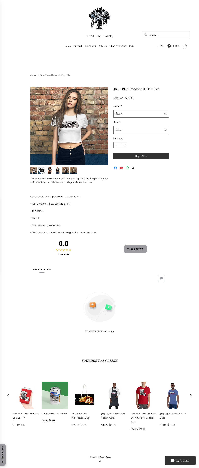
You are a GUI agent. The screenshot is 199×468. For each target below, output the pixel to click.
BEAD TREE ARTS (99, 36)
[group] (99, 406)
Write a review (135, 248)
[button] (185, 46)
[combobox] (141, 114)
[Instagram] (161, 46)
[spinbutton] (120, 145)
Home (33, 75)
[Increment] (125, 145)
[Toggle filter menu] (161, 278)
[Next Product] (191, 395)
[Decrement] (116, 145)
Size (116, 122)
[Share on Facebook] (115, 168)
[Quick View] (26, 395)
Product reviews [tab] (42, 269)
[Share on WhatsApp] (127, 168)
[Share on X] (133, 168)
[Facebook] (157, 46)
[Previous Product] (8, 395)
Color (117, 106)
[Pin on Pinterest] (121, 168)
